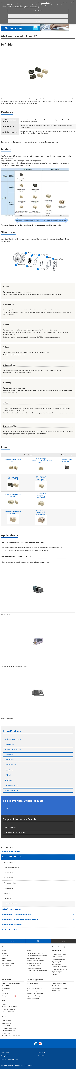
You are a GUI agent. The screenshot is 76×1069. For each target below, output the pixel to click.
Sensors (4, 958)
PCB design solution (32, 983)
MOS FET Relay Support (33, 965)
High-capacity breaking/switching (36, 988)
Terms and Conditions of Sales (9, 1059)
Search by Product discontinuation (15, 832)
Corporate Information (8, 1011)
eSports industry (6, 1023)
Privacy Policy (5, 1056)
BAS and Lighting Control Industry (11, 1036)
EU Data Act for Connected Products (37, 970)
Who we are (5, 993)
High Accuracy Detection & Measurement (59, 989)
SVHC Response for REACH (34, 963)
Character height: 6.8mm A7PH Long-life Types (41, 512)
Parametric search (7, 960)
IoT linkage (55, 993)
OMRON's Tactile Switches (13, 749)
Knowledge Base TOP (11, 790)
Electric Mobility (6, 1020)
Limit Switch (8, 780)
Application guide (56, 962)
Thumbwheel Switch (11, 785)
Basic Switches (9, 744)
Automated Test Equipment (9, 1028)
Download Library (58, 947)
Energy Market (6, 1025)
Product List (8, 809)
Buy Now (29, 950)
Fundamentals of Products (59, 954)
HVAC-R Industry (6, 1033)
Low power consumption (33, 986)
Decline (38, 16)
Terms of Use (41, 1052)
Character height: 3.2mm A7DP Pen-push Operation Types (41, 460)
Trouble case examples (58, 959)
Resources (55, 950)
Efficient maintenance (33, 998)
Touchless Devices (57, 986)
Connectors (5, 955)
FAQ (12, 941)
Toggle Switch (9, 770)
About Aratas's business (8, 1009)
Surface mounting (32, 991)
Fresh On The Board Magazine (60, 969)
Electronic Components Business (11, 983)
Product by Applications (35, 980)
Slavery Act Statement (8, 996)
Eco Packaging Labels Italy (34, 968)
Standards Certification (33, 958)
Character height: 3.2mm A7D (13, 460)
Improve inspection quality (59, 983)
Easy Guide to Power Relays (59, 966)
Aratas (4, 1004)
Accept (38, 21)
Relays (4, 950)
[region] (38, 12)
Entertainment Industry (8, 1030)
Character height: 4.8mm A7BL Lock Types (41, 495)
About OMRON (6, 986)
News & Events (6, 988)
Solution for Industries (9, 1017)
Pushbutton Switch (11, 765)
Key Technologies (57, 972)
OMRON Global (5, 1052)
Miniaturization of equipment (35, 993)
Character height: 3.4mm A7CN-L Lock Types (41, 478)
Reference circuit (56, 964)
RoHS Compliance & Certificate (35, 960)
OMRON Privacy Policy (22, 7)
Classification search (8, 963)
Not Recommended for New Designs (37, 955)
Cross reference (6, 965)
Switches (4, 953)
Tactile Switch (9, 754)
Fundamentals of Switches (13, 739)
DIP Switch (8, 775)
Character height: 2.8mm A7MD (66, 460)
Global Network (6, 991)
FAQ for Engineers (10, 827)
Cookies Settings (38, 11)
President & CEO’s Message (9, 1006)
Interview (54, 974)
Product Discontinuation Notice (35, 953)
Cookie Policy (41, 1056)
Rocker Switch (9, 759)
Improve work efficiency (33, 996)
